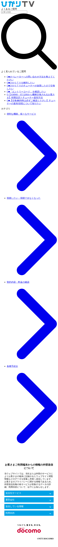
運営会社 (9, 499)
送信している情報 (14, 506)
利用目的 (9, 513)
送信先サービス (13, 493)
